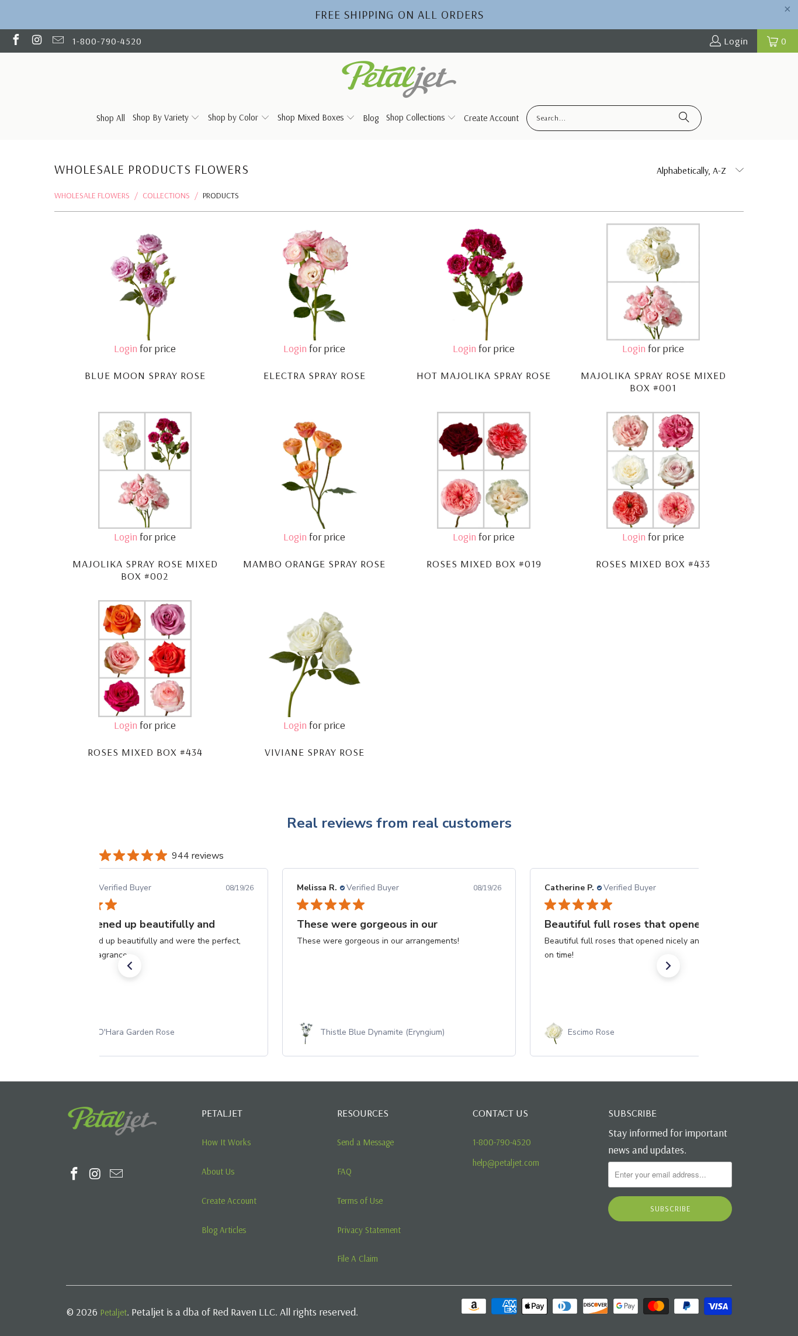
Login (736, 41)
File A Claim (357, 1258)
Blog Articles (224, 1229)
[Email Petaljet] (57, 41)
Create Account (229, 1200)
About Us (218, 1171)
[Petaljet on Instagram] (36, 41)
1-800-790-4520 (107, 41)
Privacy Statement (369, 1229)
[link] (151, 1032)
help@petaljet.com (506, 1162)
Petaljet (113, 1312)
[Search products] (684, 118)
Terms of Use (360, 1200)
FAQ (344, 1171)
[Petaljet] (399, 80)
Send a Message (365, 1142)
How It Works (226, 1142)
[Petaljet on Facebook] (15, 41)
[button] (129, 965)
